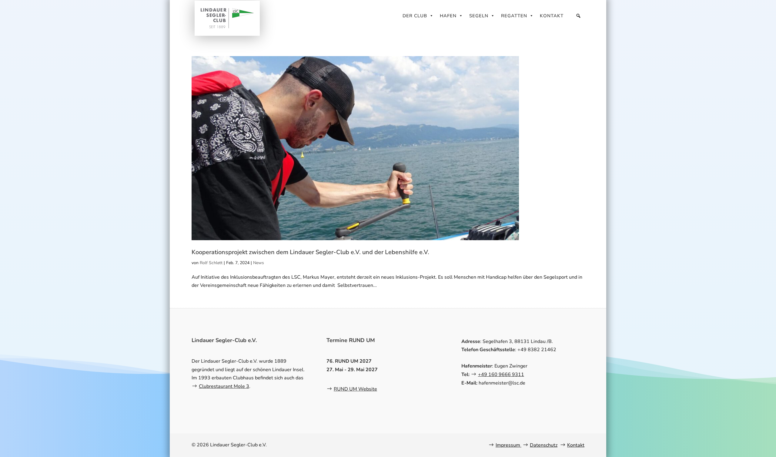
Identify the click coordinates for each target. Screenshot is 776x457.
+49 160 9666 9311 (501, 374)
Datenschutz (543, 445)
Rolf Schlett (211, 263)
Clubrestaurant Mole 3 (224, 386)
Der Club (415, 16)
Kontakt (552, 16)
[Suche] (578, 16)
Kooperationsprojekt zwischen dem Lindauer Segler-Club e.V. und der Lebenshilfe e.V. (310, 252)
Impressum (508, 445)
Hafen (448, 16)
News (258, 263)
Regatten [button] (514, 16)
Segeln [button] (478, 16)
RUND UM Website (355, 389)
